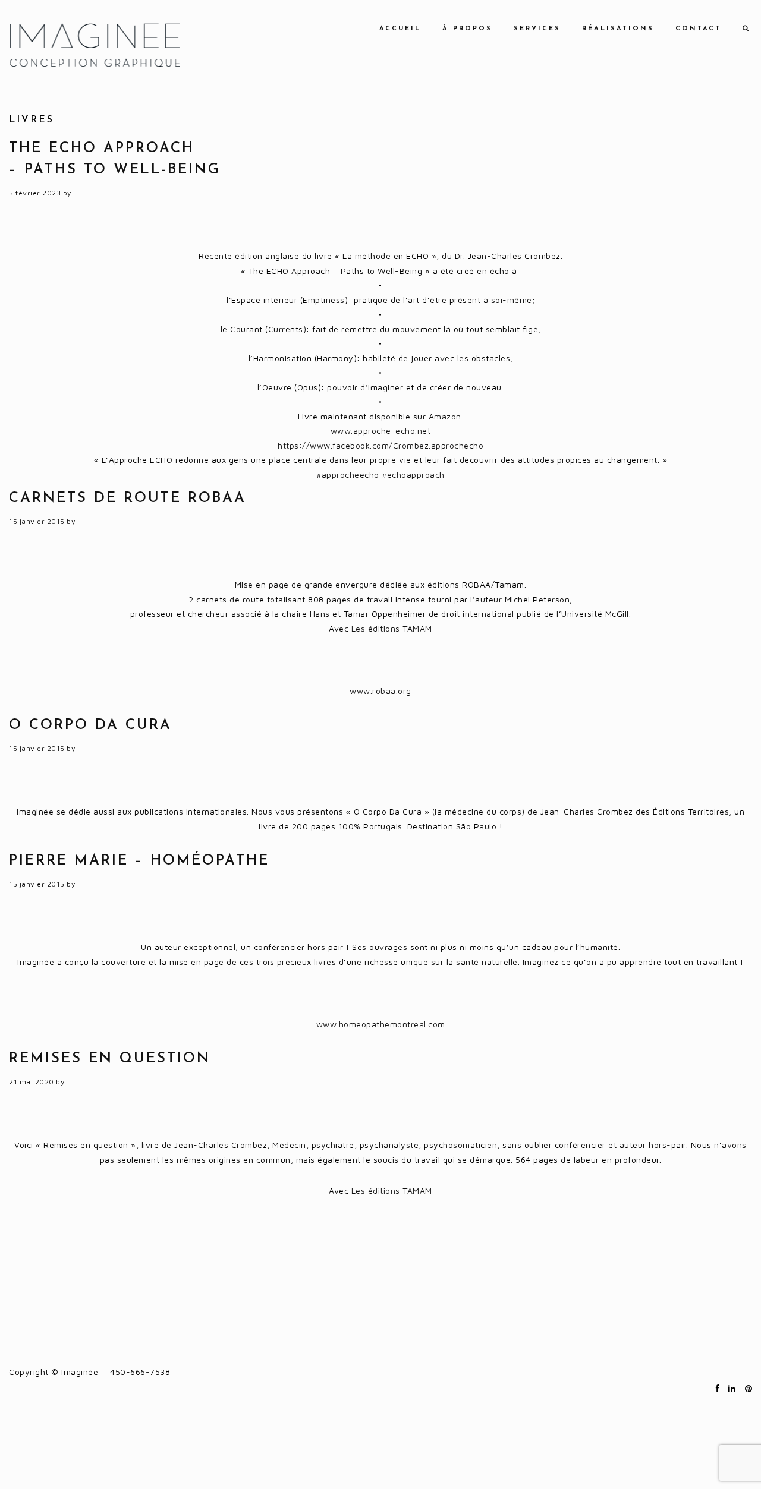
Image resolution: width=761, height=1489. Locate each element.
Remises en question (109, 1059)
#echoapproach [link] (413, 474)
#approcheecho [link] (347, 474)
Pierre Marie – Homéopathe (139, 861)
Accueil (400, 29)
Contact (698, 29)
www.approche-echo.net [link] (381, 430)
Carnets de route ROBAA (127, 498)
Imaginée (94, 44)
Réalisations (618, 29)
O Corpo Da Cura (90, 725)
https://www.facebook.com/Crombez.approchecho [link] (380, 445)
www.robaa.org (380, 691)
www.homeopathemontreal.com (380, 1024)
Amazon (445, 416)
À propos (467, 29)
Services (537, 29)
